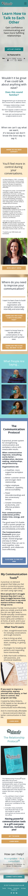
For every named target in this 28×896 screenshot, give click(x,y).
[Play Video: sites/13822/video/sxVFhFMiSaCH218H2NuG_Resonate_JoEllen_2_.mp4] (14, 391)
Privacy (10, 888)
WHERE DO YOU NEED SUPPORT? (14, 151)
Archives (23, 888)
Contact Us (14, 890)
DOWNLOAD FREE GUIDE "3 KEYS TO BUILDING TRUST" (14, 318)
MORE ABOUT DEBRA (14, 268)
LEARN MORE (14, 721)
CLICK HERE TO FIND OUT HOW (14, 560)
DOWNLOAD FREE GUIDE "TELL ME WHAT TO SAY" (14, 347)
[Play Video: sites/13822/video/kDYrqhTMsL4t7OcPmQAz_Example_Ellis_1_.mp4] (14, 376)
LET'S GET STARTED (14, 49)
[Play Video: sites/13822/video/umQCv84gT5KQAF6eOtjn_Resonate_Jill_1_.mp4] (14, 407)
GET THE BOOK (14, 836)
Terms (4, 888)
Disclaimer (16, 888)
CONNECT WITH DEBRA (14, 877)
